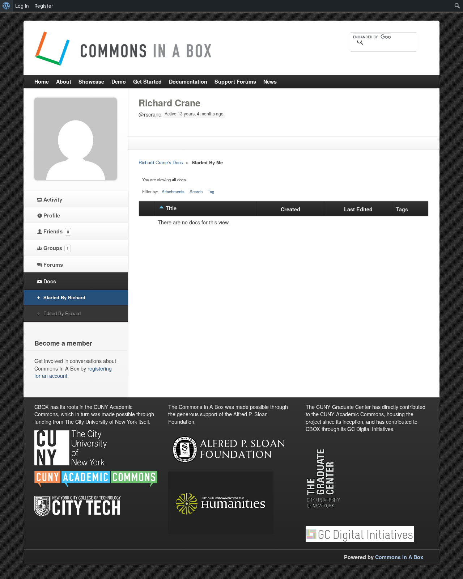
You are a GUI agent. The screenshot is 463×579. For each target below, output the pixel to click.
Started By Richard (64, 297)
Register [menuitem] (43, 6)
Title (171, 208)
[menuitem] (6, 6)
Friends (56, 231)
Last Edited (358, 209)
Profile (51, 215)
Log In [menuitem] (22, 6)
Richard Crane (169, 102)
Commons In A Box (399, 557)
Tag (211, 191)
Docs (49, 281)
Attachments (173, 191)
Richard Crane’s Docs (161, 162)
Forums (53, 264)
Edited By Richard (62, 313)
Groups (56, 248)
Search (196, 191)
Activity (52, 199)
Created (290, 209)
